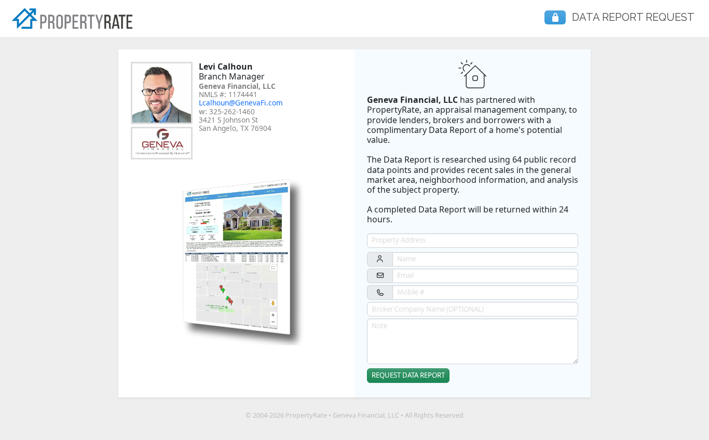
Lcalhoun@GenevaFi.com (241, 103)
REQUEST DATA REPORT (408, 375)
